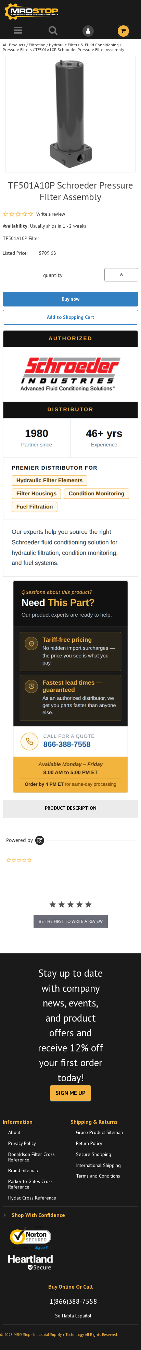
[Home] (33, 11)
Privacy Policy (22, 1143)
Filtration (37, 44)
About (14, 1132)
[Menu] (17, 31)
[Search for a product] (52, 31)
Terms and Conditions (98, 1176)
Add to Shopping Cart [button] (70, 317)
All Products (14, 44)
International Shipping (98, 1165)
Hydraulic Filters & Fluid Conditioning (84, 44)
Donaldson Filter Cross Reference (31, 1157)
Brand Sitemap (23, 1170)
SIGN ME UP (70, 1093)
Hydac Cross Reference (32, 1198)
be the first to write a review (71, 921)
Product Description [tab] (71, 808)
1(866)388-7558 (73, 1301)
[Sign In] (88, 31)
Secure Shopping (93, 1154)
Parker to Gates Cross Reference (30, 1184)
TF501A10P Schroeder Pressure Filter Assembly (79, 49)
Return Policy (89, 1143)
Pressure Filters (17, 49)
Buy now (70, 299)
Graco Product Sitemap (99, 1132)
